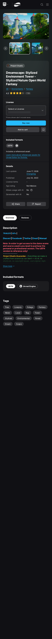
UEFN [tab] (10, 286)
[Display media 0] (20, 48)
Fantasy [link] (29, 89)
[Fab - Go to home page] (17, 4)
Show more (7, 266)
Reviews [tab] (25, 218)
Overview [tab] (10, 218)
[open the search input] (42, 5)
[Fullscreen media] (45, 16)
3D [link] (7, 89)
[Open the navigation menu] (47, 5)
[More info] (31, 190)
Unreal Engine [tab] (29, 286)
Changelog (31, 174)
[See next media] (46, 48)
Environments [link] (17, 89)
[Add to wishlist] (43, 129)
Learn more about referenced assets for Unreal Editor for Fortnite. (23, 156)
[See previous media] (6, 48)
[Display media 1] (42, 48)
